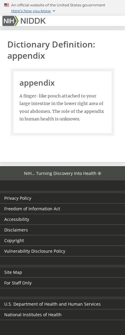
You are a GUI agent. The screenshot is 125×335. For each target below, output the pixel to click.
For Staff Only (18, 283)
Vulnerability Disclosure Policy (34, 251)
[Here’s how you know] (62, 8)
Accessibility (16, 219)
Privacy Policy (17, 198)
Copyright (14, 240)
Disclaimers (16, 230)
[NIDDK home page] (25, 21)
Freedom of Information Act (32, 209)
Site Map (13, 272)
